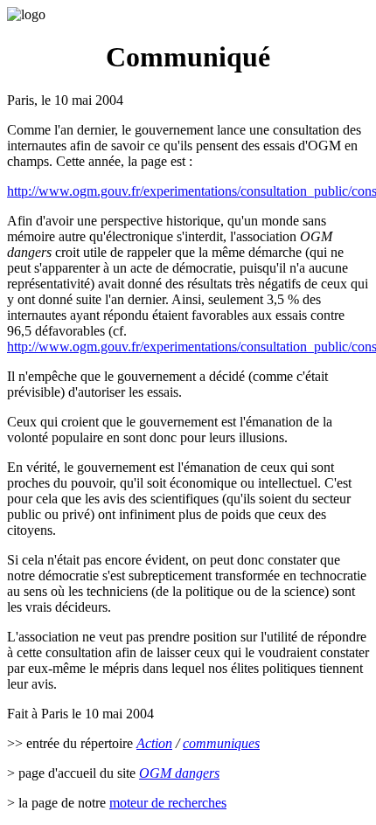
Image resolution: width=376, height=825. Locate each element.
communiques (221, 743)
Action (154, 743)
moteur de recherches (167, 802)
